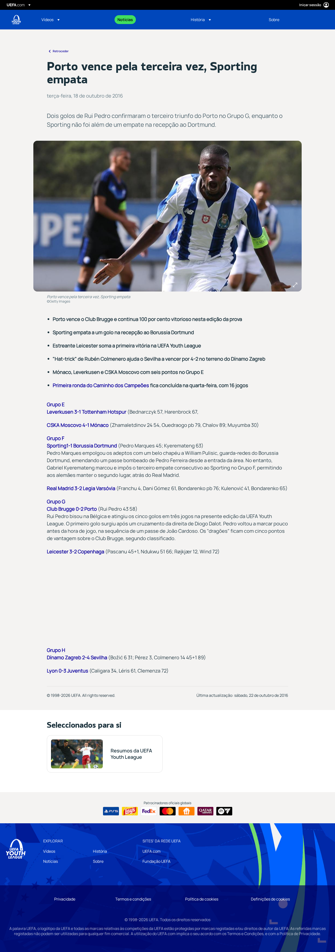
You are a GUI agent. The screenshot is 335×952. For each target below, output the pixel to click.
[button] (50, 19)
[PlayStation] (111, 811)
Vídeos (49, 851)
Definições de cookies (270, 899)
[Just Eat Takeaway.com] (186, 811)
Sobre (98, 861)
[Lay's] (130, 811)
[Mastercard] (168, 811)
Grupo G (56, 501)
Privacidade (64, 899)
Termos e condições (133, 899)
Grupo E (55, 404)
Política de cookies (201, 899)
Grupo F (55, 438)
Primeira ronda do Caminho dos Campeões (101, 385)
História (100, 851)
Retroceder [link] (61, 51)
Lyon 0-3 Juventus (67, 670)
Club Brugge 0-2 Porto (72, 509)
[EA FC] (224, 811)
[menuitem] (73, 19)
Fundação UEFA (156, 861)
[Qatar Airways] (205, 811)
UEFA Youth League (16, 19)
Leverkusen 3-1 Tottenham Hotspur (86, 411)
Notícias (50, 861)
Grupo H (56, 650)
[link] (125, 19)
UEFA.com (151, 851)
